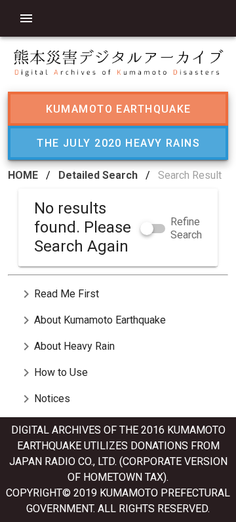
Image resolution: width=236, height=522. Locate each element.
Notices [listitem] (44, 399)
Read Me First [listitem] (58, 294)
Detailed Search (98, 175)
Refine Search (186, 228)
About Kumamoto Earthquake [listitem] (92, 320)
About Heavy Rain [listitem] (66, 346)
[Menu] (26, 18)
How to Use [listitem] (53, 373)
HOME (23, 175)
